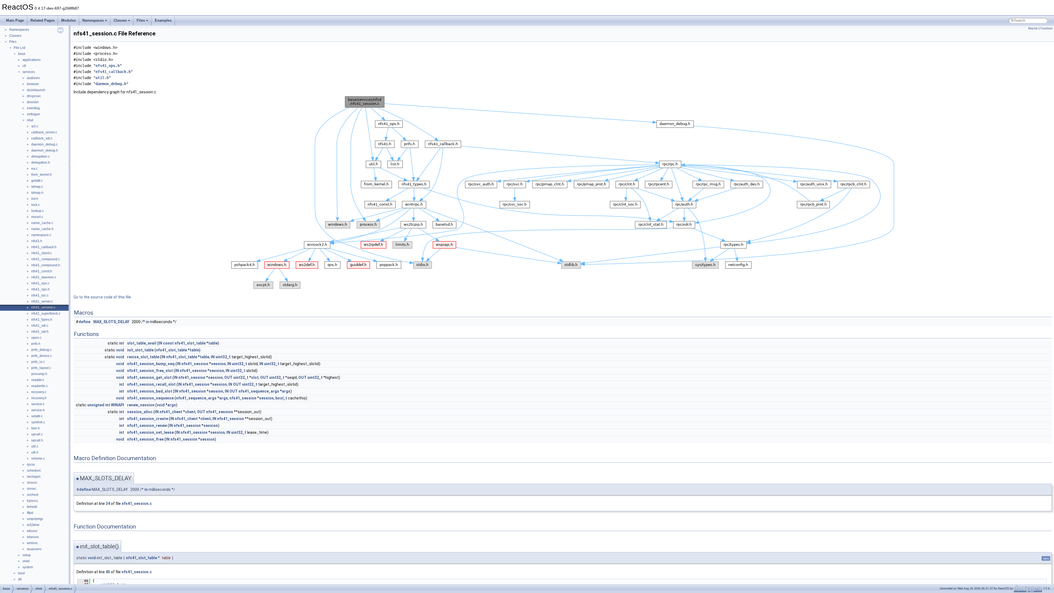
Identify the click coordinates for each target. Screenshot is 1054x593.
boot (21, 573)
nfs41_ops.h (40, 289)
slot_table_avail (141, 343)
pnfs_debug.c (41, 350)
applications (32, 60)
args (286, 391)
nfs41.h (36, 241)
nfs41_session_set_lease (150, 432)
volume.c (38, 458)
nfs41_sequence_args (259, 391)
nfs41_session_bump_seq (151, 364)
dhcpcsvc (34, 96)
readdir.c (37, 380)
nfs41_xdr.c (39, 326)
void (120, 350)
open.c (36, 338)
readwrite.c (39, 386)
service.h (38, 410)
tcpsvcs (32, 501)
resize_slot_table (143, 357)
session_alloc (140, 412)
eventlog (33, 108)
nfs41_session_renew (147, 425)
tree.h (35, 428)
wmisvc (32, 543)
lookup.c (37, 211)
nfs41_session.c (43, 307)
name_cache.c (42, 223)
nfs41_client (170, 412)
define (84, 322)
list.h (34, 199)
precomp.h (39, 374)
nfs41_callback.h (44, 247)
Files (141, 20)
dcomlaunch (36, 90)
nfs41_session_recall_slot (151, 384)
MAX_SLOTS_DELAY (111, 322)
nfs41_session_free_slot (150, 370)
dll (20, 579)
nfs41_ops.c (40, 283)
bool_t (281, 398)
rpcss (31, 464)
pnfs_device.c (41, 356)
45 (108, 572)
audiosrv (33, 78)
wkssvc (32, 531)
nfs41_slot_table (190, 343)
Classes (120, 20)
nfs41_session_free (145, 439)
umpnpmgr (35, 519)
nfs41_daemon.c (43, 277)
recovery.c (38, 392)
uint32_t (223, 357)
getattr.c (37, 181)
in (147, 322)
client (190, 412)
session (218, 364)
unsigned (95, 405)
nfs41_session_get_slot (149, 377)
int (121, 343)
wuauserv (34, 549)
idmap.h (37, 193)
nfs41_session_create (147, 418)
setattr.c (37, 416)
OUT (228, 377)
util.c (34, 446)
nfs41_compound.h (45, 265)
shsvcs (32, 483)
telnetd (32, 507)
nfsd (30, 120)
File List (19, 48)
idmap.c (37, 187)
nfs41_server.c (42, 301)
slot (255, 377)
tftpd (30, 513)
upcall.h (37, 440)
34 (108, 503)
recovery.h (39, 398)
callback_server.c (44, 132)
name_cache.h (42, 229)
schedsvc (34, 470)
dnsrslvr (33, 102)
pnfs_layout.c (41, 368)
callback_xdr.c (41, 138)
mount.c (37, 217)
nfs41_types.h (41, 319)
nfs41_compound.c (45, 259)
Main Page (15, 20)
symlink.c (38, 422)
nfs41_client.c (41, 253)
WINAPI (117, 405)
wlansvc (33, 537)
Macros (1033, 28)
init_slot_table (140, 350)
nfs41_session (194, 364)
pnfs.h (35, 344)
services (29, 72)
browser (33, 84)
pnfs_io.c (38, 362)
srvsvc (31, 489)
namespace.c (41, 235)
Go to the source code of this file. (103, 297)
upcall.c (37, 434)
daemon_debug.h (44, 150)
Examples (163, 20)
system (28, 567)
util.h (34, 452)
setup (27, 555)
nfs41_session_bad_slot (149, 391)
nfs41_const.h (41, 271)
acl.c (34, 126)
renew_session (141, 405)
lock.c (35, 205)
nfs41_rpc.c (40, 295)
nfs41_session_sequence (150, 398)
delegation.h (40, 162)
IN (160, 343)
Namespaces (93, 20)
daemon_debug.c (44, 144)
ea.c (34, 168)
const (168, 343)
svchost (32, 495)
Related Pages (42, 20)
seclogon (34, 477)
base (22, 54)
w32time (33, 525)
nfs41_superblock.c (45, 313)
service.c (37, 404)
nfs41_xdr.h (40, 332)
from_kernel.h (41, 175)
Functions (1046, 28)
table (213, 343)
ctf (24, 66)
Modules (68, 20)
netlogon (33, 114)
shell (26, 561)
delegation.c (40, 156)
